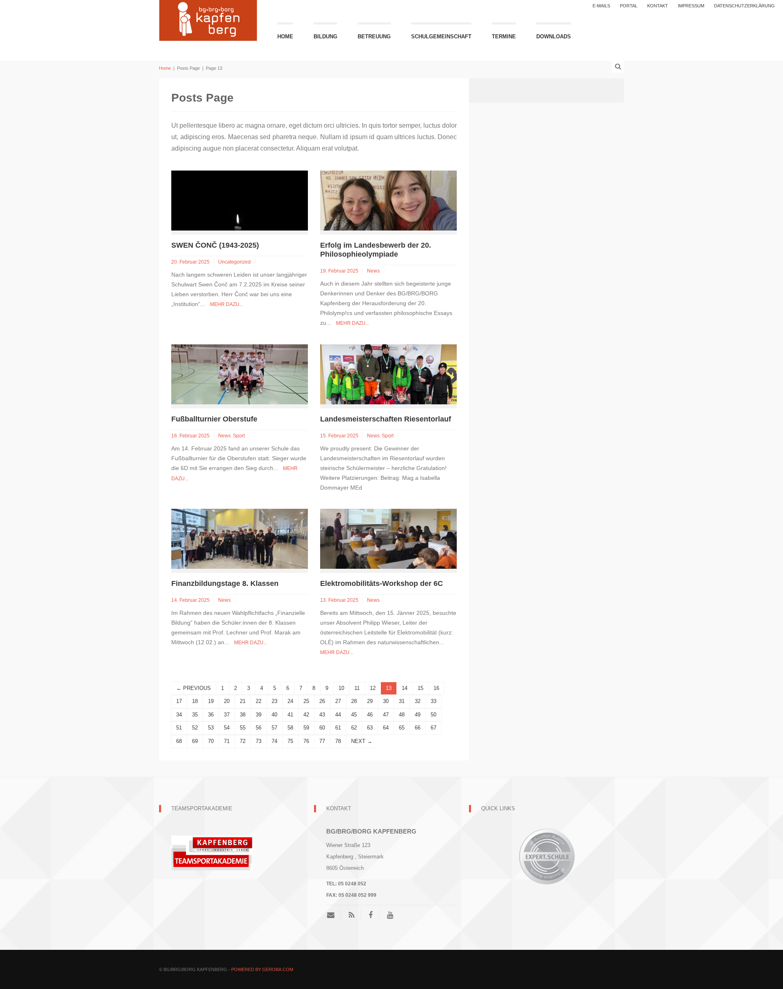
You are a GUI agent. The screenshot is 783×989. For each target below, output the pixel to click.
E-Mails (601, 5)
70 (211, 741)
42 (306, 715)
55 (243, 728)
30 (386, 701)
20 (227, 701)
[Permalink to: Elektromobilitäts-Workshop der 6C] (388, 538)
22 (258, 701)
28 (354, 701)
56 (258, 728)
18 (195, 701)
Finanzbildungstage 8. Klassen (225, 583)
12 (373, 688)
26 (322, 701)
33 (433, 701)
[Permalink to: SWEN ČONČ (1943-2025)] (239, 200)
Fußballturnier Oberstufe (214, 419)
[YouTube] (390, 915)
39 (258, 715)
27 (338, 701)
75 (290, 741)
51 (179, 728)
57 (274, 728)
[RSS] (352, 915)
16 (436, 688)
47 (386, 715)
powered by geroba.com (262, 969)
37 (227, 715)
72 (243, 741)
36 (211, 715)
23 (274, 701)
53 (211, 728)
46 (370, 715)
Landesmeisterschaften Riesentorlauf (385, 419)
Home (285, 36)
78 (338, 741)
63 (370, 728)
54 (227, 728)
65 (402, 728)
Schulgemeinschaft (441, 36)
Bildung (325, 36)
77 (322, 741)
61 (338, 728)
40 (274, 715)
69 (195, 741)
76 (306, 741)
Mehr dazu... (226, 304)
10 (341, 688)
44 (338, 715)
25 (306, 701)
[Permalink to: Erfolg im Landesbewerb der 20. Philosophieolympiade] (388, 200)
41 (290, 715)
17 (179, 701)
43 (322, 715)
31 (402, 701)
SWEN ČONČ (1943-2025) (228, 245)
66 (417, 728)
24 (290, 701)
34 (179, 715)
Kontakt (657, 5)
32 (417, 701)
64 (386, 728)
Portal (628, 5)
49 (417, 715)
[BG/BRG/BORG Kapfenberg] (208, 19)
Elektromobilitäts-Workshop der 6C (381, 583)
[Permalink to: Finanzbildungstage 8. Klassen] (239, 538)
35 (195, 715)
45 (354, 715)
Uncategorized (234, 262)
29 (370, 701)
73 (258, 741)
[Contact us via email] (334, 915)
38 (243, 715)
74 (274, 741)
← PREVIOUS (193, 688)
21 (243, 701)
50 (433, 715)
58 (290, 728)
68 (179, 741)
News (373, 271)
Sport (239, 436)
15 (420, 688)
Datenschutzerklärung (744, 5)
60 (322, 728)
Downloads (553, 36)
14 (404, 688)
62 (354, 728)
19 (211, 701)
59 (306, 728)
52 (195, 728)
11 (357, 688)
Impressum (691, 5)
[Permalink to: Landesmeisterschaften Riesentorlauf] (388, 373)
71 (227, 741)
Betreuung (374, 36)
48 (402, 715)
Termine (504, 36)
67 (433, 728)
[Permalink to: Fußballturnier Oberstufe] (239, 373)
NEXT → (361, 741)
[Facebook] (371, 915)
